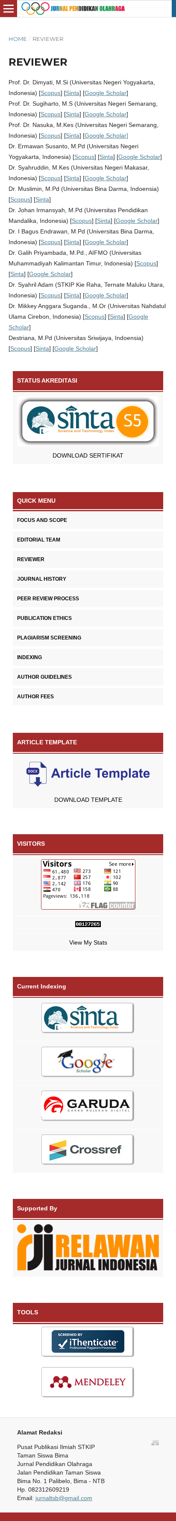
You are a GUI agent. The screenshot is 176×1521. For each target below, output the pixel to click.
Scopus (51, 92)
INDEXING (29, 657)
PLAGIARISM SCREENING (49, 638)
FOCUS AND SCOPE (42, 520)
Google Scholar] (106, 135)
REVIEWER (30, 559)
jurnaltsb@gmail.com (63, 1498)
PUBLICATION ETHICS (44, 618)
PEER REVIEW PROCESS (48, 599)
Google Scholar (105, 92)
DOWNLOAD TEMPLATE (88, 799)
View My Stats (88, 942)
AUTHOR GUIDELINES (44, 677)
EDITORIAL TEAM (38, 540)
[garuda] (88, 1107)
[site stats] (88, 925)
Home (18, 38)
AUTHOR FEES (35, 697)
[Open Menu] (8, 8)
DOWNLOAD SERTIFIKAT (88, 455)
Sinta (72, 92)
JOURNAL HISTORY (41, 579)
